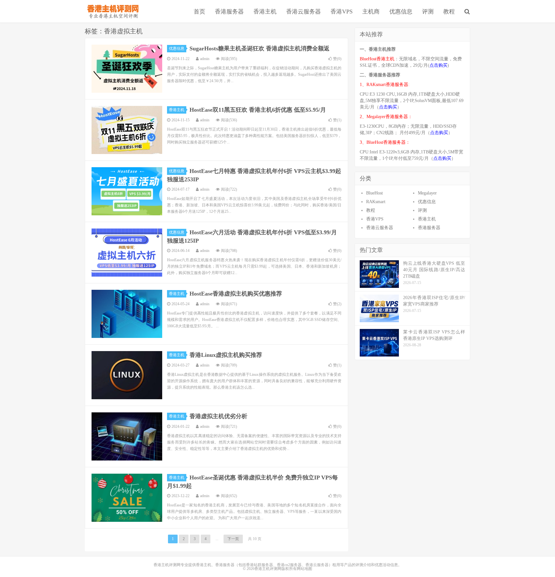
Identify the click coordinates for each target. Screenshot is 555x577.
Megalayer (427, 193)
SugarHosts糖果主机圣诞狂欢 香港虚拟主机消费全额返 (259, 48)
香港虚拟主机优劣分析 (218, 416)
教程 (449, 11)
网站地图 (304, 568)
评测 (428, 11)
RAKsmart (375, 201)
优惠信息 (400, 11)
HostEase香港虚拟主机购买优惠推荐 (235, 293)
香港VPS (341, 11)
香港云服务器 (303, 11)
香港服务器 (229, 11)
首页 (199, 11)
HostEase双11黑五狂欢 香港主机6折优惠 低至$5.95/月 (257, 110)
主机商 (371, 11)
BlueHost (374, 193)
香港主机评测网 (111, 11)
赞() (337, 58)
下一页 (233, 539)
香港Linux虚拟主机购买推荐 (225, 355)
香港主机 (265, 11)
